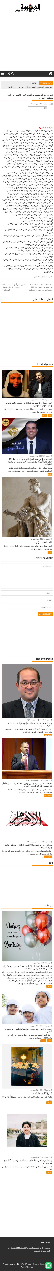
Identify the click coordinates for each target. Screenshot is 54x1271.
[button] (48, 1265)
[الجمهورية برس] (50, 73)
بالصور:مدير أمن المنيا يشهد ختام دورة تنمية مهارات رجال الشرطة (14, 287)
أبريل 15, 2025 (46, 720)
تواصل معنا (45, 1242)
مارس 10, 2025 (45, 780)
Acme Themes (27, 1267)
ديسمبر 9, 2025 (45, 539)
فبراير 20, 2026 (45, 399)
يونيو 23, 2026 (46, 963)
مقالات (44, 415)
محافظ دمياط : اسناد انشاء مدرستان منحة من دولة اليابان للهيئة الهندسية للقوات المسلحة (40, 287)
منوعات (49, 986)
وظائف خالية (47, 735)
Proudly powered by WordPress (17, 1264)
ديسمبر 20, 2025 (45, 456)
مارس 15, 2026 (45, 1090)
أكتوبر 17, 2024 (45, 842)
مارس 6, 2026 (46, 1157)
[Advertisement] (27, 43)
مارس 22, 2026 (45, 1026)
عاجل (43, 277)
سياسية (48, 277)
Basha (33, 104)
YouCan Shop (21, 1247)
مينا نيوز (46, 1247)
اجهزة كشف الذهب (35, 1247)
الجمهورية (34, 399)
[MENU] (2, 73)
